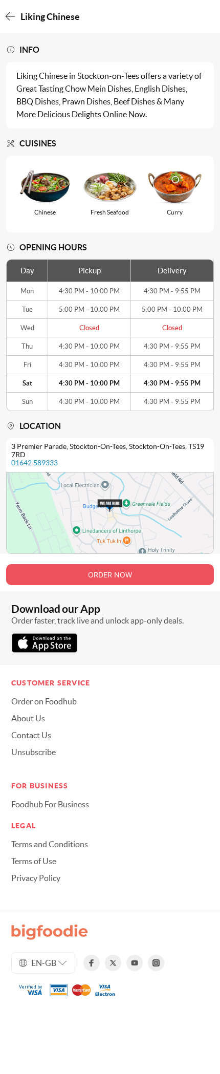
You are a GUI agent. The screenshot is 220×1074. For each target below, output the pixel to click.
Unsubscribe (33, 752)
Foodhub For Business (50, 804)
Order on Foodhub (44, 701)
